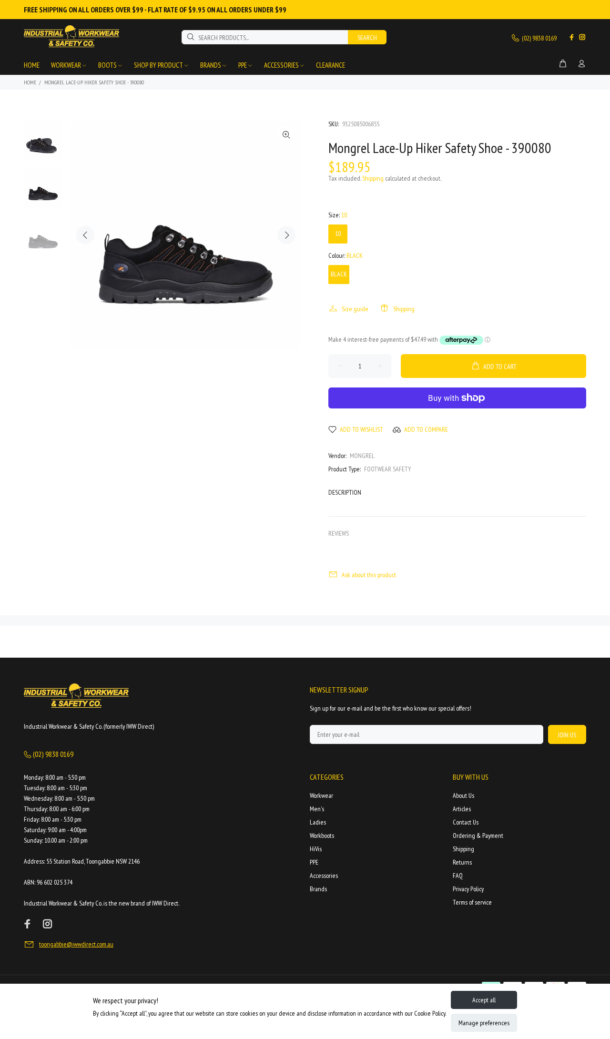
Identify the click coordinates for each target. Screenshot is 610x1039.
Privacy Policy (468, 889)
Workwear (321, 795)
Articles (462, 809)
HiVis (316, 849)
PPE (314, 862)
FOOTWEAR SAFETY (387, 469)
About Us (463, 795)
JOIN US (567, 735)
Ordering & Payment (478, 835)
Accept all (484, 1000)
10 (338, 233)
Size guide (355, 309)
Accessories (324, 875)
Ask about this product (369, 574)
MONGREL (362, 455)
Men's (317, 809)
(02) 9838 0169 (538, 38)
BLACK (339, 274)
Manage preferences (483, 1023)
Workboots (322, 835)
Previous (85, 235)
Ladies (318, 822)
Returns (462, 862)
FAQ (458, 875)
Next (286, 235)
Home (30, 82)
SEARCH (367, 37)
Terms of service (472, 902)
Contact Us (465, 822)
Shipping (373, 178)
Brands (318, 889)
